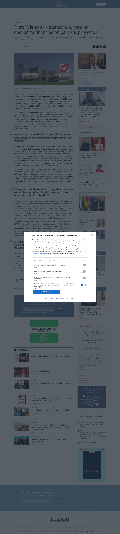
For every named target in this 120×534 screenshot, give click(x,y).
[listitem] (60, 261)
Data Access (60, 298)
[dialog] (60, 267)
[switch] (83, 265)
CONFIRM (46, 292)
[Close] (92, 235)
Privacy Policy (71, 298)
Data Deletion (49, 298)
